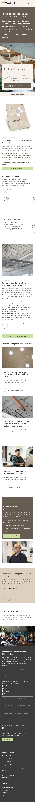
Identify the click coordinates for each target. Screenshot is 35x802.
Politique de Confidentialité (9, 775)
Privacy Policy (5, 735)
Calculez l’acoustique (14, 487)
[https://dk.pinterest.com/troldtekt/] (5, 762)
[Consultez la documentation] (17, 407)
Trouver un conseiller (11, 536)
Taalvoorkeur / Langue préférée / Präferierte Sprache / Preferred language (15, 682)
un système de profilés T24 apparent (13, 305)
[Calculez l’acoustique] (17, 456)
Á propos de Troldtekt (9, 765)
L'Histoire (4, 770)
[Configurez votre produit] (17, 357)
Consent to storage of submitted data (13, 725)
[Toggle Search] (29, 3)
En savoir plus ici (7, 623)
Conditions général (6, 777)
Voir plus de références (11, 588)
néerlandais (21, 162)
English (6, 694)
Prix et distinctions (6, 773)
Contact (4, 783)
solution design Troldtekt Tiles (11, 313)
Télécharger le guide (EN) (17, 168)
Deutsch (6, 691)
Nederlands (7, 686)
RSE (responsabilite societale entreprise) (12, 768)
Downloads (5, 792)
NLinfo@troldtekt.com (7, 758)
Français (6, 688)
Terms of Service (15, 735)
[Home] (8, 3)
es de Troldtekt (20, 315)
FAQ (3, 795)
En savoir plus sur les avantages (17, 336)
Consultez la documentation (16, 440)
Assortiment (5, 790)
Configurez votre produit (15, 390)
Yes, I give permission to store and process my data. (18, 729)
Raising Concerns (6, 780)
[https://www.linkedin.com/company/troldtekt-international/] (10, 762)
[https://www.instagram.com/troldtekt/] (3, 762)
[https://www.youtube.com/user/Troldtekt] (8, 762)
